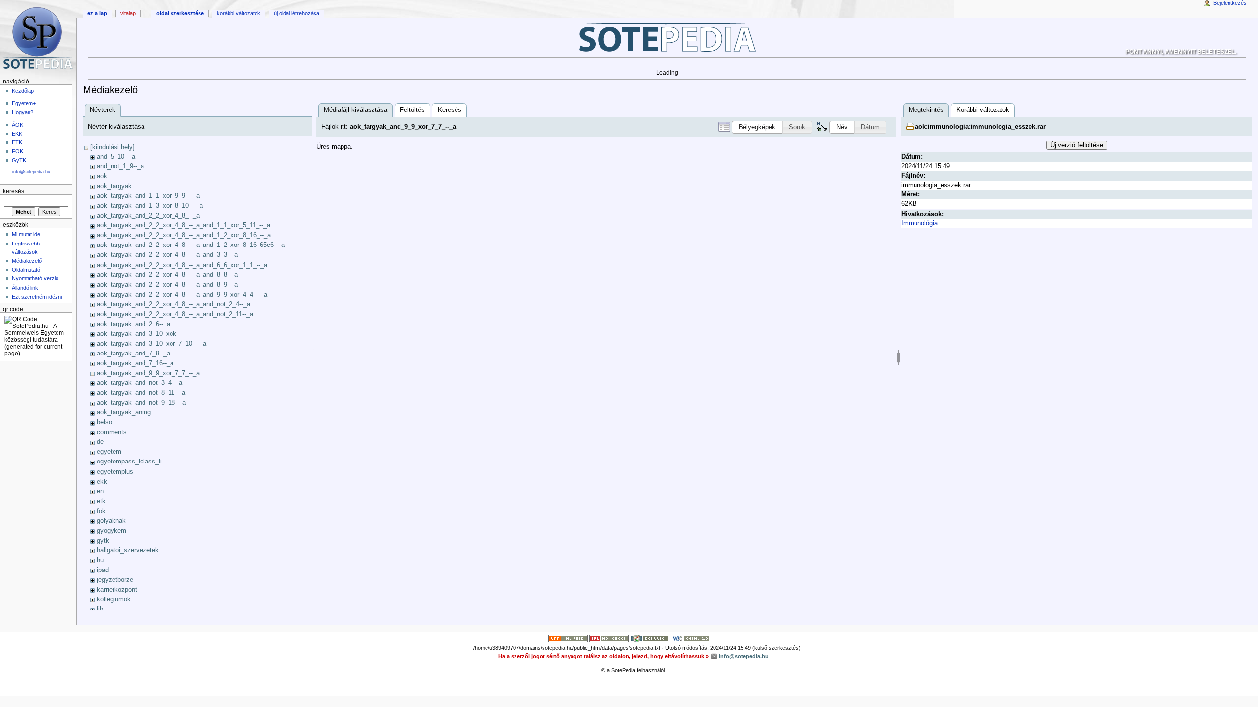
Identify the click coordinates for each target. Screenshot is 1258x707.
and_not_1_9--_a (120, 166)
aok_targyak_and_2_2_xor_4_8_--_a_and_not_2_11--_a (175, 314)
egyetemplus (115, 471)
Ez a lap (97, 13)
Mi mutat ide (26, 234)
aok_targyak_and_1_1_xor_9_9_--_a (148, 195)
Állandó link (25, 288)
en (100, 491)
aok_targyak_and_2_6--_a (133, 324)
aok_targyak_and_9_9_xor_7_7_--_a (148, 373)
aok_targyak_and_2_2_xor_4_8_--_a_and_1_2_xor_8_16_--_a (184, 235)
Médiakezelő (27, 261)
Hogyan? (22, 112)
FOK (17, 151)
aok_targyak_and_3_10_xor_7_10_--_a (151, 343)
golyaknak (111, 520)
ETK (17, 142)
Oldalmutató (26, 269)
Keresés (449, 110)
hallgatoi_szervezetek (128, 550)
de (100, 441)
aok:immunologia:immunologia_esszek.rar (980, 126)
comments (112, 432)
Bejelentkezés (1230, 3)
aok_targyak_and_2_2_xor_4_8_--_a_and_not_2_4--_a (173, 304)
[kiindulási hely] (112, 147)
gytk (103, 540)
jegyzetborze (115, 579)
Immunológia (919, 223)
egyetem (109, 451)
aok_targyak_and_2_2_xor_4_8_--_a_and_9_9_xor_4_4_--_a (182, 294)
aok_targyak (114, 186)
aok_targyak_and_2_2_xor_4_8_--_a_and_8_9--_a (167, 284)
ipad (103, 570)
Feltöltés (412, 110)
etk (101, 501)
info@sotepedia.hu (31, 171)
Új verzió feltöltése (1076, 145)
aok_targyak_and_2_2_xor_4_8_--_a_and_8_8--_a (167, 275)
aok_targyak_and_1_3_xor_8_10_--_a (150, 205)
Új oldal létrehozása (296, 13)
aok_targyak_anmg (124, 412)
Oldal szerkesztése (180, 13)
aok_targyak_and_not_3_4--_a (139, 383)
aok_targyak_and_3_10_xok (136, 333)
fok (101, 511)
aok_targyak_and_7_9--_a (133, 353)
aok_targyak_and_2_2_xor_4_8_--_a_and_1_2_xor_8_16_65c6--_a (191, 245)
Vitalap (128, 13)
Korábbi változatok (982, 110)
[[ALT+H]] (38, 38)
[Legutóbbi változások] (568, 638)
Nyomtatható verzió (35, 278)
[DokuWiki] (649, 638)
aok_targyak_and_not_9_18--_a (141, 402)
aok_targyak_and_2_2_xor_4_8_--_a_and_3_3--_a (167, 254)
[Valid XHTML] (690, 638)
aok (102, 176)
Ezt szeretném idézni (37, 296)
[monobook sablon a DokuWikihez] (609, 638)
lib (100, 609)
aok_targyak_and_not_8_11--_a (141, 392)
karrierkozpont (117, 589)
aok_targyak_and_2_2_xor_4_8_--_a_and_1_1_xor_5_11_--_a (183, 225)
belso (104, 422)
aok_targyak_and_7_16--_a (135, 363)
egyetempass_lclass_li (129, 461)
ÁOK (17, 125)
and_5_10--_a (116, 156)
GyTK (19, 160)
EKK (17, 133)
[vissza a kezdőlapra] (667, 36)
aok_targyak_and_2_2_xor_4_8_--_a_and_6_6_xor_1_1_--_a (182, 265)
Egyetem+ (24, 103)
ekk (102, 481)
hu (100, 560)
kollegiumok (114, 599)
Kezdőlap (23, 91)
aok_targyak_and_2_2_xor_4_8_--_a (148, 215)
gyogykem (111, 530)
